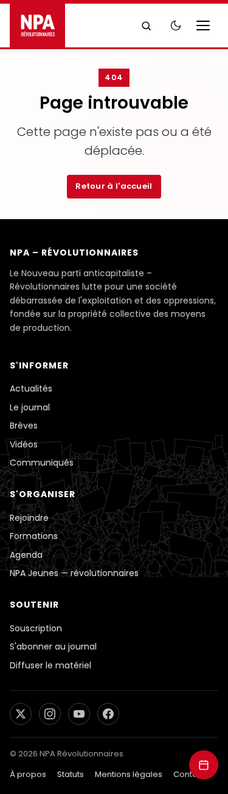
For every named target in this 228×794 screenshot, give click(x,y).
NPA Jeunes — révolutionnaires (74, 573)
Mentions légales (128, 774)
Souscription (36, 628)
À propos (28, 774)
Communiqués (42, 462)
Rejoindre (29, 518)
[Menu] (206, 25)
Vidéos (24, 444)
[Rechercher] (145, 25)
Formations (34, 536)
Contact (189, 774)
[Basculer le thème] (176, 25)
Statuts (70, 774)
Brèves (24, 425)
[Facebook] (108, 714)
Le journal (30, 407)
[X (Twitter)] (21, 714)
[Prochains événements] (203, 764)
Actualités (31, 388)
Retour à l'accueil (113, 186)
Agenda (26, 555)
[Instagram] (50, 714)
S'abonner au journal (53, 646)
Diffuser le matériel (50, 665)
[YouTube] (79, 714)
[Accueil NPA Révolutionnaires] (37, 25)
